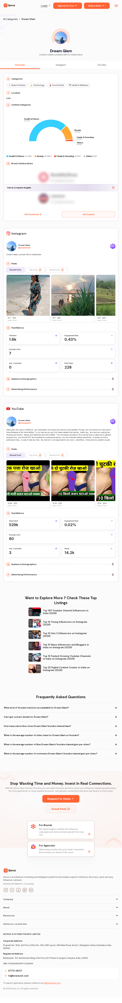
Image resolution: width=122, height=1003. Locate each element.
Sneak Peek (58, 808)
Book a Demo (94, 6)
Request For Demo (59, 798)
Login (44, 5)
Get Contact (88, 214)
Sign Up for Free (66, 6)
